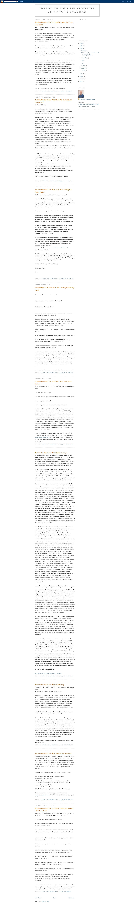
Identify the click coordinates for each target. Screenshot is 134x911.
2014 (81, 46)
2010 (81, 76)
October (83, 51)
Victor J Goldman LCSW (87, 99)
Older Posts (72, 898)
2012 (81, 48)
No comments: (69, 180)
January (83, 70)
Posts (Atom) (45, 901)
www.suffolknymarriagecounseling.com (88, 104)
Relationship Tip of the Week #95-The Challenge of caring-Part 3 (53, 101)
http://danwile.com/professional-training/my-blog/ (48, 673)
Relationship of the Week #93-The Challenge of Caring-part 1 (55, 288)
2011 (81, 74)
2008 (81, 81)
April (82, 63)
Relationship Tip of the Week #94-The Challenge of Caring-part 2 (53, 190)
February (83, 68)
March (83, 65)
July (82, 60)
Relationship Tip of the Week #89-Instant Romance (53, 753)
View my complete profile (86, 106)
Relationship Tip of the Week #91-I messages (51, 453)
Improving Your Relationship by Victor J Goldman (67, 10)
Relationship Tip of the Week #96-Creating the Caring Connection (54, 23)
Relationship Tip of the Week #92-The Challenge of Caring (53, 382)
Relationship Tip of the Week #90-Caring (49, 684)
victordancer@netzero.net (60, 248)
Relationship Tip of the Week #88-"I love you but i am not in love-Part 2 (54, 809)
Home (55, 898)
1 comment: (68, 91)
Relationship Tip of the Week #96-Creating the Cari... (90, 54)
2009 (81, 79)
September (84, 58)
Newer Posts (38, 898)
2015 (81, 43)
